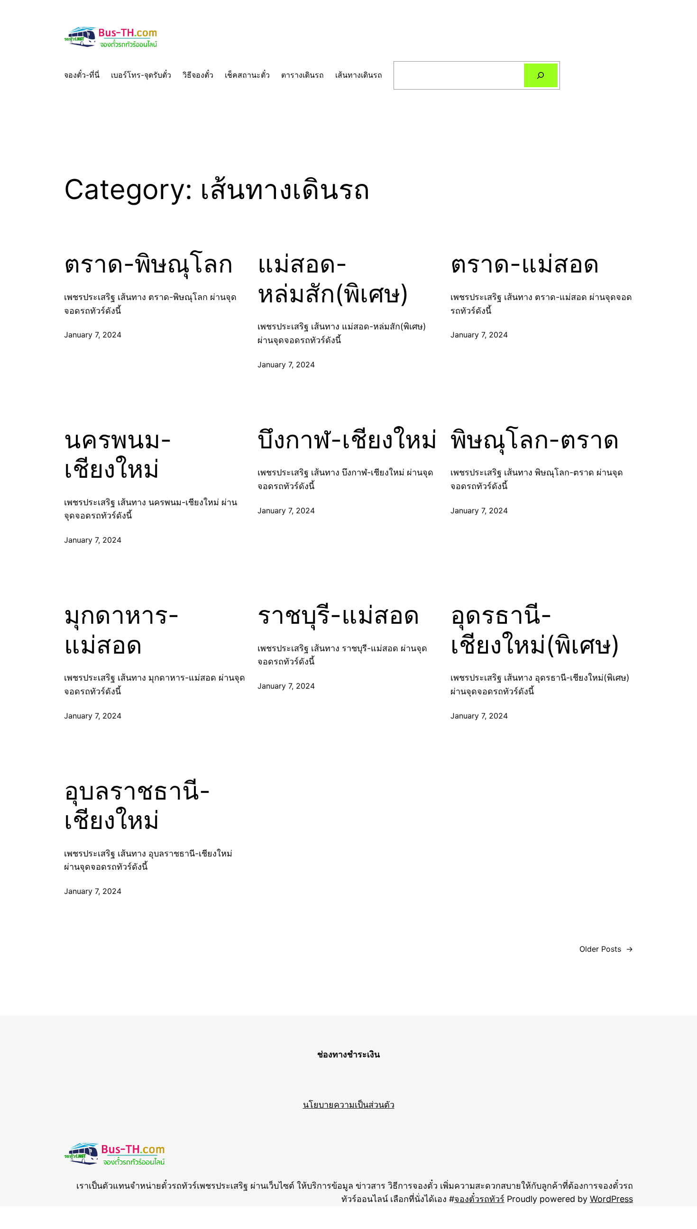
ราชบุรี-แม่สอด (338, 615)
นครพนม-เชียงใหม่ (118, 454)
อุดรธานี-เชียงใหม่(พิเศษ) (535, 630)
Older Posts (606, 949)
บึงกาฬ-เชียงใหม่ (347, 440)
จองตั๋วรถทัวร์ (479, 1199)
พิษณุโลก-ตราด (534, 440)
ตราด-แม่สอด (524, 264)
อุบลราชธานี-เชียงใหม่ (137, 805)
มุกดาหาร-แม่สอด (121, 630)
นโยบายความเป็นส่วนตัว (348, 1105)
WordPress (611, 1199)
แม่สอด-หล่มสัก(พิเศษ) (333, 278)
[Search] (541, 75)
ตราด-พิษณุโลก (148, 264)
